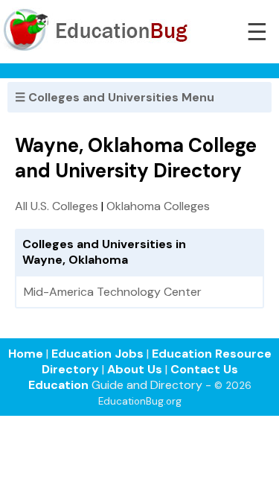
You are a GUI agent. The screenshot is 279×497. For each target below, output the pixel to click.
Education (58, 385)
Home (25, 353)
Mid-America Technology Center (113, 292)
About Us (134, 369)
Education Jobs (97, 353)
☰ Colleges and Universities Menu (114, 97)
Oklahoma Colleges (158, 206)
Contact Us (204, 369)
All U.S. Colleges (56, 206)
